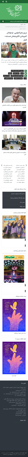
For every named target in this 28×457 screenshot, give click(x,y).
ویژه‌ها (10, 73)
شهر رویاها (22, 206)
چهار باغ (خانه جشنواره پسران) (18, 198)
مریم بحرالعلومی (8, 78)
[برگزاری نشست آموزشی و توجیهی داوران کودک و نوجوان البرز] (14, 142)
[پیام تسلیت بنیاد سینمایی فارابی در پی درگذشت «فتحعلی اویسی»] (14, 95)
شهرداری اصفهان (18, 78)
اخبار (22, 24)
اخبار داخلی (16, 73)
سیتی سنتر (22, 202)
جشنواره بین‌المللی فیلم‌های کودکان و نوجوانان (18, 21)
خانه (25, 24)
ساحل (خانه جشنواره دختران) (18, 194)
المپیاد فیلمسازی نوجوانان (17, 76)
